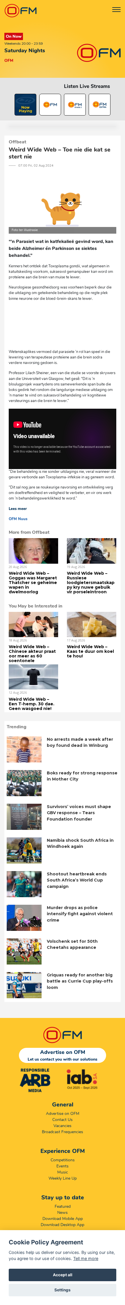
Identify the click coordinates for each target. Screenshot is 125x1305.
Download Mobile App (62, 1218)
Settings (62, 1290)
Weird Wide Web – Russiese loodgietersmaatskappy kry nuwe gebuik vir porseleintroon (91, 582)
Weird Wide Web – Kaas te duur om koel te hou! (90, 651)
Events (62, 1166)
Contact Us (62, 1119)
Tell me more (85, 1258)
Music (62, 1172)
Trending (16, 727)
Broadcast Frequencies (62, 1132)
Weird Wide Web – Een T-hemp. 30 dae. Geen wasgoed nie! (31, 704)
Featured (63, 1206)
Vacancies (62, 1126)
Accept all (62, 1274)
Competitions (63, 1160)
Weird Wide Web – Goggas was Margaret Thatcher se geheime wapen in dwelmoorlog (33, 582)
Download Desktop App (62, 1225)
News (62, 1212)
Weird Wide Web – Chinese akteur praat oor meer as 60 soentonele (32, 653)
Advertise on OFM (62, 1113)
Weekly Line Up (63, 1178)
